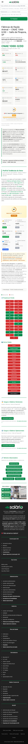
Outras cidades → (14, 393)
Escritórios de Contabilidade (10, 721)
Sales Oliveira (14, 385)
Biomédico (5, 636)
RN (18, 326)
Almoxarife (5, 617)
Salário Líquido (6, 661)
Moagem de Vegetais (8, 478)
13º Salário (5, 670)
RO (9, 329)
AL (18, 301)
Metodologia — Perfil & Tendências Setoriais (13, 289)
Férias (4, 672)
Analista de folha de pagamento (10, 712)
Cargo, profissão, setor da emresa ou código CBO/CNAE (13, 5)
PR (18, 323)
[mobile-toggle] (2, 2)
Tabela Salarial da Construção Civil (11, 554)
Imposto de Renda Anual (9, 663)
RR (18, 329)
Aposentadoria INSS (7, 676)
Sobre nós (23, 734)
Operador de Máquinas (8, 619)
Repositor (5, 689)
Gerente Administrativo (8, 592)
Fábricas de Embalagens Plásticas (11, 621)
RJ (9, 326)
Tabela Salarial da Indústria (9, 623)
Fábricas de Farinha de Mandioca (14, 469)
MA (18, 312)
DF (9, 309)
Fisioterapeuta (6, 638)
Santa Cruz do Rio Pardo (14, 387)
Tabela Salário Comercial (9, 700)
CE (18, 306)
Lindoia (14, 368)
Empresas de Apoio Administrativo (11, 596)
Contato (14, 737)
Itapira (14, 362)
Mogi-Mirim (14, 370)
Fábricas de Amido (20, 478)
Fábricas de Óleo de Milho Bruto (14, 472)
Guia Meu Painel (5, 571)
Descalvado (14, 354)
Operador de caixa (7, 687)
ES (18, 309)
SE (9, 335)
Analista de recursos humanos (10, 716)
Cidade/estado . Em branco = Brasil (10, 11)
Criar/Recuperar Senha (6, 566)
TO (14, 337)
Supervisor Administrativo (9, 589)
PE (18, 320)
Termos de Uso (5, 734)
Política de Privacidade (14, 734)
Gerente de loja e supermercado (10, 695)
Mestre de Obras (7, 547)
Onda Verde (14, 373)
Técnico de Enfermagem (9, 642)
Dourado (14, 356)
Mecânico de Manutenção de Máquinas (12, 615)
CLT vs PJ (5, 659)
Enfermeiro (5, 634)
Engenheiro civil (7, 550)
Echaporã (14, 359)
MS (18, 315)
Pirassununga (14, 376)
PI (9, 323)
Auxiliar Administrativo (8, 583)
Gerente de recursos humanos (10, 718)
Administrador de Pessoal (9, 710)
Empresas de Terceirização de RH (11, 723)
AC (9, 301)
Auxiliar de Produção (8, 610)
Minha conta (4, 564)
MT (9, 318)
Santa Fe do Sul (14, 390)
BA (9, 306)
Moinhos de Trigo (14, 463)
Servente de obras (7, 543)
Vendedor (5, 691)
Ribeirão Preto (14, 379)
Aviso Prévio (6, 666)
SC (18, 332)
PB (9, 320)
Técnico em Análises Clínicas (10, 640)
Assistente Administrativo (9, 581)
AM (9, 304)
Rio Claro (14, 382)
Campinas (14, 351)
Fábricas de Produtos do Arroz (14, 466)
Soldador (5, 613)
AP (18, 304)
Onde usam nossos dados (18, 730)
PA (18, 318)
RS (9, 332)
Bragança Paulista (14, 348)
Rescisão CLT (6, 657)
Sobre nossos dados (7, 730)
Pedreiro (5, 545)
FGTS (4, 674)
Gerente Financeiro (7, 594)
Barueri (14, 345)
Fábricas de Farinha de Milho (14, 475)
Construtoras (6, 552)
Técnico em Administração (9, 585)
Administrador (6, 587)
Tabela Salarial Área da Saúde (10, 647)
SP (18, 335)
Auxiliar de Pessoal (7, 714)
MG (9, 315)
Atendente (5, 693)
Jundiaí (14, 365)
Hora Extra (5, 668)
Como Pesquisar (5, 568)
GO (9, 312)
